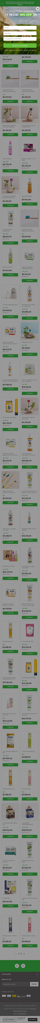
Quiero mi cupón (20, 45)
